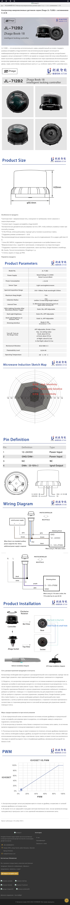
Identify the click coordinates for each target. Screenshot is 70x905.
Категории (38, 832)
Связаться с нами (41, 843)
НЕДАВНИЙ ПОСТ (10, 5)
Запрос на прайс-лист (10, 873)
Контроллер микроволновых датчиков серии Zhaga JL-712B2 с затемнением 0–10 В (39, 5)
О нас (38, 837)
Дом (2, 5)
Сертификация (40, 840)
